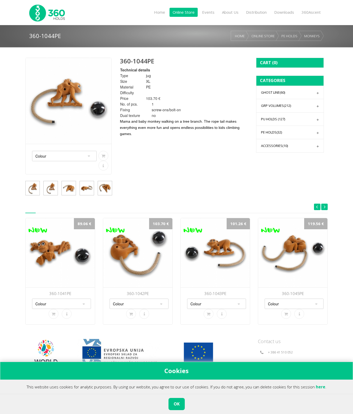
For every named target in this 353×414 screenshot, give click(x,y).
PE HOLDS (289, 36)
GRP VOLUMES (276, 105)
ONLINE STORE (263, 36)
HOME (240, 36)
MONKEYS (312, 36)
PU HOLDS (273, 119)
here (320, 387)
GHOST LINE (273, 92)
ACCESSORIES (274, 145)
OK (177, 404)
